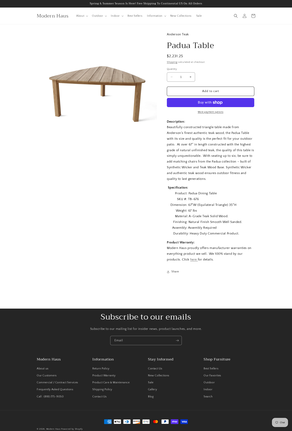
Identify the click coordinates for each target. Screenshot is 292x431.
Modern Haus (53, 429)
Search (208, 396)
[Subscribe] (177, 340)
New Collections (158, 375)
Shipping (172, 62)
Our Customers (47, 375)
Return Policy (100, 368)
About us (42, 368)
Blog (151, 396)
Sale (150, 382)
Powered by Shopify (72, 429)
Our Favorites (212, 375)
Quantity (172, 69)
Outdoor (209, 382)
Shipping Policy (102, 389)
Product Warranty (104, 375)
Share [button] (175, 271)
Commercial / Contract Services (57, 382)
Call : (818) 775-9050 (50, 396)
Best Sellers (211, 368)
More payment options (210, 112)
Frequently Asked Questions (55, 389)
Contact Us (99, 396)
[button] (82, 16)
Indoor (208, 389)
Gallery (152, 389)
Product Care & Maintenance (111, 382)
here (194, 259)
